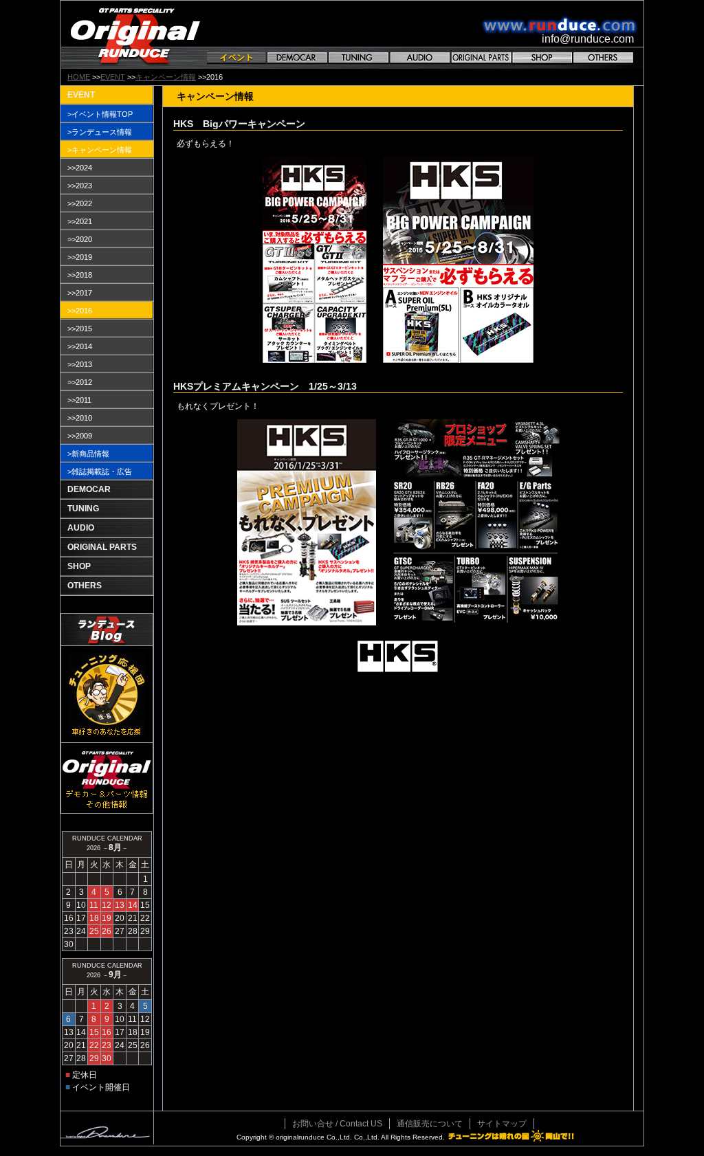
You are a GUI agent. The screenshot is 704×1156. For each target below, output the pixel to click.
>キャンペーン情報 (99, 150)
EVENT (112, 77)
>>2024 (79, 168)
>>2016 (79, 311)
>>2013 (79, 364)
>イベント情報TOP (100, 114)
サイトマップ (502, 1124)
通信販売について (430, 1124)
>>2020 (79, 239)
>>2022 (79, 203)
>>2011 (79, 400)
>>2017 (79, 293)
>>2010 (79, 418)
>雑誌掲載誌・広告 (99, 471)
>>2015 (79, 328)
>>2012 (79, 382)
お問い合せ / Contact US (337, 1124)
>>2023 (79, 185)
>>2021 (79, 221)
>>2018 (79, 275)
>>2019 (79, 257)
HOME (78, 77)
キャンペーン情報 (165, 77)
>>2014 (79, 346)
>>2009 (79, 436)
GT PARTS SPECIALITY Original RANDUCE (135, 35)
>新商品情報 (88, 453)
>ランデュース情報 (99, 132)
